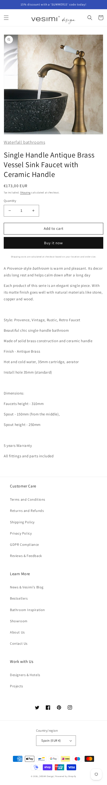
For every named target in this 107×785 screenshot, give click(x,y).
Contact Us (19, 643)
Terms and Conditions (27, 499)
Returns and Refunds (27, 510)
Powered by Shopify (65, 776)
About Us (17, 632)
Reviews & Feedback (26, 555)
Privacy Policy (21, 533)
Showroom (19, 621)
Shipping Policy (22, 522)
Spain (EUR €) (51, 740)
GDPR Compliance (24, 544)
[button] (6, 17)
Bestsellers (19, 598)
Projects (16, 686)
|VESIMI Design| (46, 776)
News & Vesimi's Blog (27, 587)
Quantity (10, 201)
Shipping (25, 192)
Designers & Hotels (25, 675)
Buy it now (53, 242)
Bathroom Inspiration (27, 610)
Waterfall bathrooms (24, 142)
